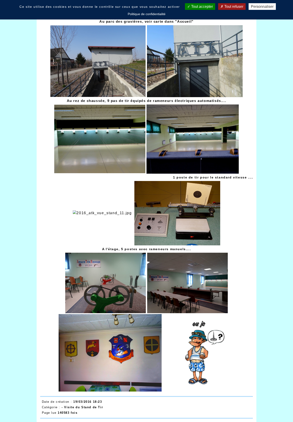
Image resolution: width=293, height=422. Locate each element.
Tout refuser (233, 6)
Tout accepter (201, 6)
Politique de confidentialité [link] (146, 14)
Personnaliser (262, 6)
